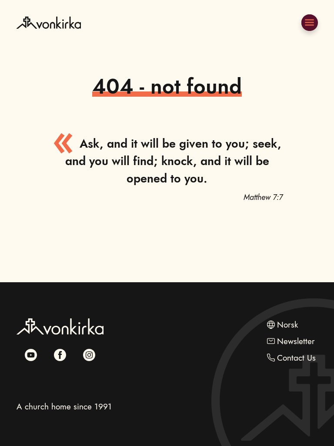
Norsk (287, 325)
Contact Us (296, 358)
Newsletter (296, 341)
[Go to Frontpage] (48, 42)
